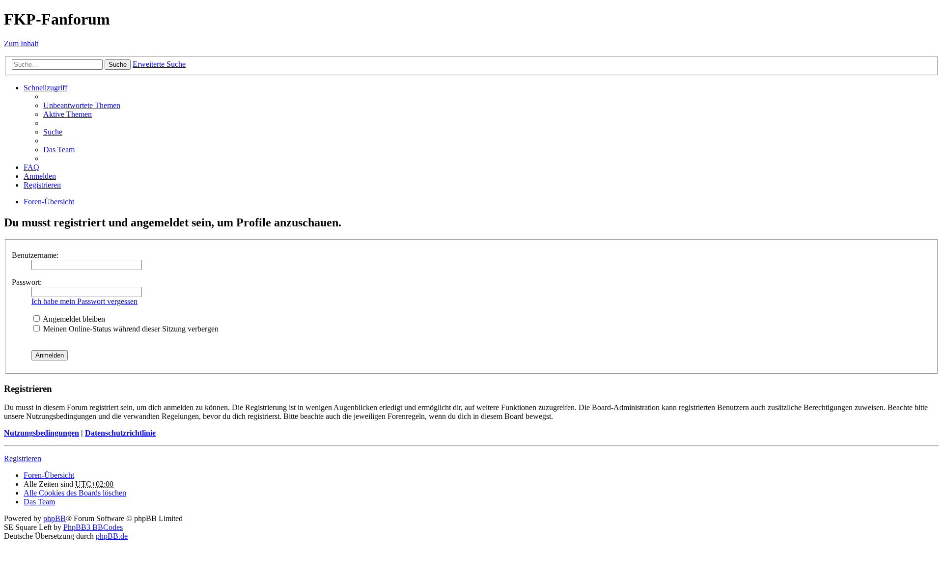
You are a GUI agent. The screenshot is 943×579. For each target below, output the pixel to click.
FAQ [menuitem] (31, 167)
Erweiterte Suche (159, 64)
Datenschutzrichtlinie (120, 433)
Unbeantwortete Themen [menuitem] (81, 105)
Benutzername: (35, 255)
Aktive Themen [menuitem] (67, 114)
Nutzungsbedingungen (41, 433)
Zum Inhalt (21, 43)
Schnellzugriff (45, 87)
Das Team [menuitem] (59, 149)
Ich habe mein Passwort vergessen (84, 301)
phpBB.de (112, 536)
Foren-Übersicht (49, 475)
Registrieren (22, 458)
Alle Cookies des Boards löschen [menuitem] (75, 493)
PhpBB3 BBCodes (93, 527)
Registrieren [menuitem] (42, 185)
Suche (118, 64)
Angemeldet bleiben (73, 319)
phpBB (54, 518)
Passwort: (27, 282)
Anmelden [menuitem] (40, 176)
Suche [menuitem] (52, 132)
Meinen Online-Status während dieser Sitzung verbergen (130, 329)
